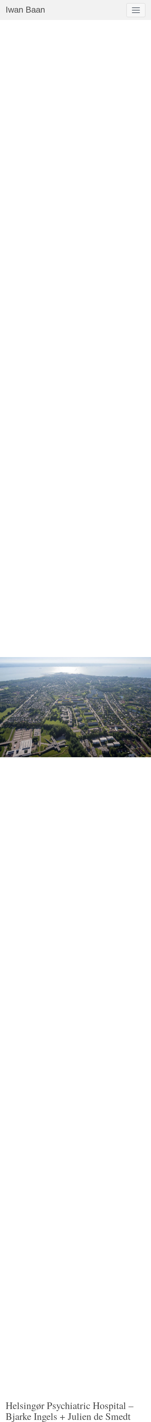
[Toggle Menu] (135, 10)
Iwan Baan (25, 9)
